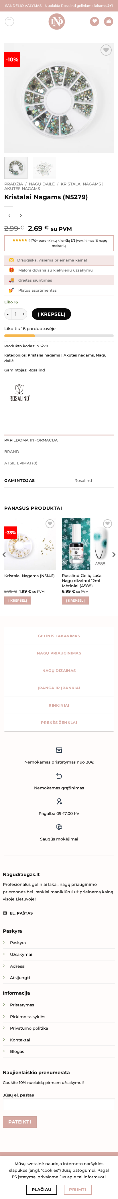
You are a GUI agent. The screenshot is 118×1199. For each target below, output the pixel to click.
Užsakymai (21, 954)
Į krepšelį (52, 314)
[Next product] (9, 215)
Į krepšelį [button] (17, 600)
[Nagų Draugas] (56, 21)
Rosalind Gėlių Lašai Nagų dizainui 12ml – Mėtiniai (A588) (82, 580)
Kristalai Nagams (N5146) (29, 576)
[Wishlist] (94, 21)
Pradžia (13, 184)
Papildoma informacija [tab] (31, 440)
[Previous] (14, 98)
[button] (9, 21)
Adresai (17, 966)
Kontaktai (20, 1040)
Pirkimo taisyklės (27, 1016)
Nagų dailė (42, 184)
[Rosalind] (18, 392)
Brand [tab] (11, 452)
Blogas (17, 1051)
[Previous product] (20, 215)
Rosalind (36, 370)
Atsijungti (20, 977)
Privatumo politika (29, 1028)
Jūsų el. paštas (18, 1095)
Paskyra (18, 942)
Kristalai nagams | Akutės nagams (61, 355)
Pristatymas (22, 1005)
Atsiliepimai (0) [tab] (20, 463)
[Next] (104, 98)
